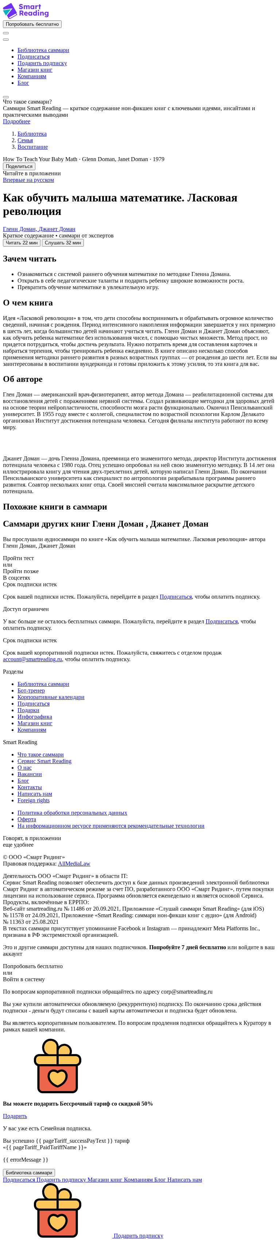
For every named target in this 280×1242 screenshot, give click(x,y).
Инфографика (35, 717)
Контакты (30, 787)
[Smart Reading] (25, 17)
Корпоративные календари (51, 697)
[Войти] (6, 33)
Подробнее (16, 121)
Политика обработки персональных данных (72, 813)
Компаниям (32, 76)
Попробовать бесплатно (32, 24)
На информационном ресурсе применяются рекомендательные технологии (111, 826)
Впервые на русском (28, 180)
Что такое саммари (41, 754)
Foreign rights (34, 800)
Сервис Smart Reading (44, 761)
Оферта (27, 819)
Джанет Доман (57, 229)
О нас (25, 767)
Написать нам (35, 794)
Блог (23, 83)
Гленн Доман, (21, 229)
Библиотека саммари (43, 50)
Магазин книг (35, 70)
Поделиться (19, 166)
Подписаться (34, 56)
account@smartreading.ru (32, 659)
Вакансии (30, 774)
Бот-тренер (31, 690)
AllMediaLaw (74, 863)
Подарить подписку (42, 63)
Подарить (15, 1116)
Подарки (28, 710)
